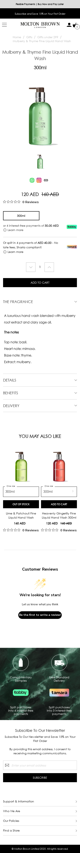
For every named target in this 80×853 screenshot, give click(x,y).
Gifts (29, 37)
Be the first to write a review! (40, 615)
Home (17, 37)
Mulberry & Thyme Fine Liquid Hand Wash (42, 41)
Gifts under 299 (47, 37)
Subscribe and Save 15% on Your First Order (40, 13)
